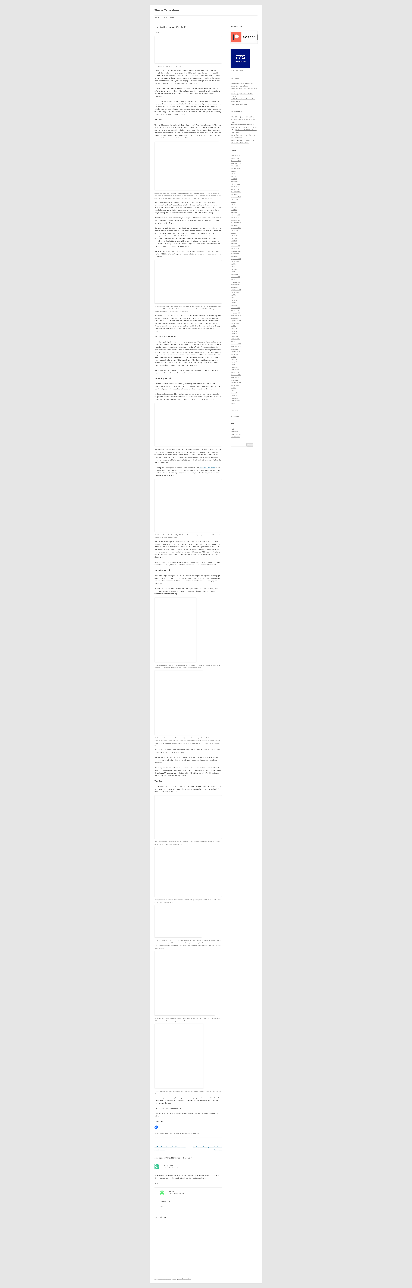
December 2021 (236, 220)
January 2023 (235, 187)
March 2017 (234, 367)
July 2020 (233, 264)
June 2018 (234, 328)
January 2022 (235, 217)
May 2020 (234, 269)
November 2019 (236, 285)
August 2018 (235, 323)
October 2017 (235, 349)
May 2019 (234, 300)
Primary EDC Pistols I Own (239, 104)
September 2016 (236, 383)
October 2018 (235, 318)
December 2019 (236, 282)
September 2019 (236, 290)
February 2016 (235, 401)
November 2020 (236, 254)
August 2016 (235, 385)
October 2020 (235, 256)
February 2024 (235, 156)
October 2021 (235, 225)
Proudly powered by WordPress (182, 1279)
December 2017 (236, 344)
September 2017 (236, 352)
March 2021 (234, 243)
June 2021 (234, 236)
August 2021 (235, 230)
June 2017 (234, 359)
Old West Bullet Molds (207, 468)
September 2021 (236, 228)
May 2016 (234, 393)
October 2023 (235, 166)
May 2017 (234, 362)
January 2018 (235, 341)
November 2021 (236, 223)
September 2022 (236, 197)
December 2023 (236, 161)
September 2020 (236, 259)
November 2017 (236, 346)
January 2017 (235, 372)
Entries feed (234, 432)
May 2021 (234, 238)
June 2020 (234, 266)
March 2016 (234, 398)
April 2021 (234, 241)
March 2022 (234, 212)
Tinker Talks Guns (166, 10)
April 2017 (234, 364)
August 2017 (235, 354)
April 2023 (234, 179)
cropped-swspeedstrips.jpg (162, 1279)
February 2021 (235, 246)
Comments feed (236, 434)
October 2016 (235, 380)
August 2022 (235, 199)
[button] (156, 1127)
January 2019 (235, 310)
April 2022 (234, 210)
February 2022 (235, 215)
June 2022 (234, 205)
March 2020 (234, 274)
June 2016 (234, 390)
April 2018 (234, 334)
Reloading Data (169, 18)
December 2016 (236, 375)
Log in (233, 429)
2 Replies (157, 32)
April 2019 (234, 303)
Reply (156, 1183)
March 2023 (234, 181)
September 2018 (236, 321)
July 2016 (233, 388)
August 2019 (235, 292)
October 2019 (235, 287)
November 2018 (236, 315)
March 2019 (234, 305)
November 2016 (236, 377)
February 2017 (235, 370)
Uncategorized (174, 1133)
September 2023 (236, 168)
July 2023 (233, 171)
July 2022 (233, 202)
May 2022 (234, 207)
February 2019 (235, 308)
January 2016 (235, 403)
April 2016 (234, 395)
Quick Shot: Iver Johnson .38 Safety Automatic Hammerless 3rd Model (243, 119)
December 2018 (236, 313)
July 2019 (233, 295)
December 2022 (236, 189)
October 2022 (235, 194)
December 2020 (236, 251)
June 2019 (234, 297)
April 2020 (234, 272)
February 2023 (235, 184)
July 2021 (233, 233)
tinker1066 (195, 1133)
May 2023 (234, 176)
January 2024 (235, 158)
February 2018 (235, 339)
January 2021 (235, 248)
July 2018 (233, 326)
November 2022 (236, 192)
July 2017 (233, 357)
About (156, 18)
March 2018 (234, 336)
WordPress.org (235, 437)
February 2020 (235, 277)
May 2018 (234, 331)
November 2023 (236, 163)
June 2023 (234, 174)
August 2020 (235, 261)
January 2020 (235, 279)
